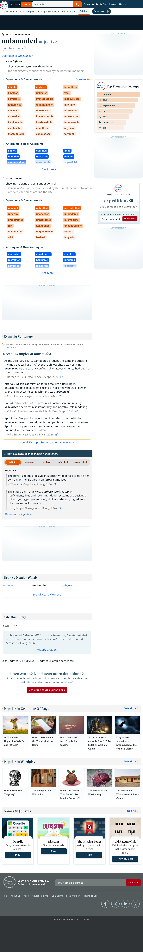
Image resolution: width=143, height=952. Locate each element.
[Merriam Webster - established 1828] (4, 4)
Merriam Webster (9, 882)
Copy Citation (48, 649)
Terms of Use (90, 895)
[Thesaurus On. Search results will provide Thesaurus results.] (21, 4)
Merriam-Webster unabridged (47, 690)
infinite (13, 462)
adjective (48, 41)
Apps (26, 895)
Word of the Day (99, 4)
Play (17, 855)
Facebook (105, 904)
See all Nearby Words (46, 594)
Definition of (16, 56)
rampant (29, 462)
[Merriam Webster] (118, 188)
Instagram (135, 904)
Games (87, 4)
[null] (131, 200)
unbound (9, 585)
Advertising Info (40, 895)
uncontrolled (80, 462)
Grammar (113, 4)
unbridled (63, 462)
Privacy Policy (73, 895)
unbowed (68, 585)
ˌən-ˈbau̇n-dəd (12, 48)
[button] (123, 4)
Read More (10, 347)
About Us (16, 895)
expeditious (116, 200)
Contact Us (58, 895)
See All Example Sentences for (46, 442)
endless (46, 462)
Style (6, 625)
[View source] (61, 377)
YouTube (125, 904)
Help (5, 895)
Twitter (115, 904)
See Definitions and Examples (117, 206)
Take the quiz (125, 858)
